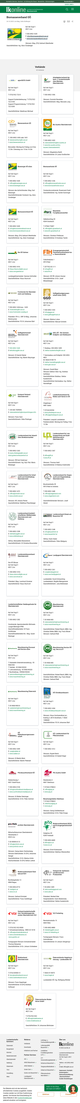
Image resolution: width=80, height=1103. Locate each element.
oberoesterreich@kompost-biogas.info (23, 412)
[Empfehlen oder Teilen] (72, 21)
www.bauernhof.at (50, 534)
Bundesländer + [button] (69, 1)
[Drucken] (64, 21)
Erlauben (68, 1094)
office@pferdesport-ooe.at (54, 415)
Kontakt (69, 1070)
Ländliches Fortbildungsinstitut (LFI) (47, 1053)
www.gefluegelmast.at (52, 315)
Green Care (27, 1069)
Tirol (8, 1070)
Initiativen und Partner (31, 1050)
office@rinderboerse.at (35, 1018)
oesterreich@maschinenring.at (20, 708)
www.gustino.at (14, 937)
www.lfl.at (47, 458)
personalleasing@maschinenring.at (22, 674)
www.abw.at (48, 892)
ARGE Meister (28, 1066)
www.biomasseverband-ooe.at (37, 38)
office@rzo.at (49, 842)
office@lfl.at (49, 455)
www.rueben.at (14, 754)
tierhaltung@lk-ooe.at (16, 350)
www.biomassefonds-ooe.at (54, 186)
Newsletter (41, 1)
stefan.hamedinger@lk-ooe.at (55, 362)
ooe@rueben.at (15, 751)
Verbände (27, 1043)
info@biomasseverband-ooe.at (37, 36)
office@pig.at (49, 789)
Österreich (10, 1045)
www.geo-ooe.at (50, 365)
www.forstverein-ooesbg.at (18, 312)
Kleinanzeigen (49, 1)
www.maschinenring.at (52, 624)
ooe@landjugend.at (51, 572)
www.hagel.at (49, 975)
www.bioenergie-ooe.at (17, 186)
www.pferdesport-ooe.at (52, 412)
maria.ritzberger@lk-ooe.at (18, 453)
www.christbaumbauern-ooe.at (55, 711)
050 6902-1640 (15, 348)
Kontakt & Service (11, 1)
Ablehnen (45, 1094)
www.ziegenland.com (51, 496)
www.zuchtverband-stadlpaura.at (20, 792)
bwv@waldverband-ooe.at (19, 975)
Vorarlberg (10, 1073)
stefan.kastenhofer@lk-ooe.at (55, 350)
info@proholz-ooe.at (17, 844)
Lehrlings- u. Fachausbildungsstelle (47, 1041)
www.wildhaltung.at (16, 536)
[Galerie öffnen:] (15, 34)
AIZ (25, 1059)
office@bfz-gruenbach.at (53, 228)
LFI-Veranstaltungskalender (48, 1059)
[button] (72, 9)
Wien (8, 1076)
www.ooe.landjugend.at (52, 574)
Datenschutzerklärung (66, 1074)
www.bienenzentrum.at (17, 142)
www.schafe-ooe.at (16, 496)
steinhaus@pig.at (51, 804)
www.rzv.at (13, 892)
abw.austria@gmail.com (53, 889)
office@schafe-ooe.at (17, 494)
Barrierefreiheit (65, 1076)
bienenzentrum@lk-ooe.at (18, 140)
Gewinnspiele (63, 1072)
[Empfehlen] (68, 21)
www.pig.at (48, 792)
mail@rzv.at (14, 889)
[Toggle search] (67, 9)
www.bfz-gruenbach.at (52, 231)
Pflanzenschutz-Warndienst (46, 1074)
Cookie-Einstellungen (66, 1078)
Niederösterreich (11, 1056)
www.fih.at (48, 271)
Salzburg (9, 1063)
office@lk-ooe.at (68, 1067)
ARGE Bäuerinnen (29, 1062)
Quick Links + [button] (69, 4)
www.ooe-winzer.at (15, 577)
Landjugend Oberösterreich (28, 1077)
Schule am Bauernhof (47, 1063)
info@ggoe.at (49, 312)
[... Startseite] (25, 9)
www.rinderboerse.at (34, 1021)
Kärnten (9, 1052)
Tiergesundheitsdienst (47, 1066)
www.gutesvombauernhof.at (18, 455)
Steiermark (10, 1066)
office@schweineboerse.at (19, 932)
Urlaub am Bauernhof (47, 1070)
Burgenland (10, 1049)
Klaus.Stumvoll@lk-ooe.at (19, 269)
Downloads (27, 1047)
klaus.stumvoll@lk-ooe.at (18, 574)
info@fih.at (49, 269)
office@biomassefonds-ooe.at (55, 183)
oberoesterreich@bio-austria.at (55, 143)
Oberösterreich (11, 1059)
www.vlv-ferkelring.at (51, 932)
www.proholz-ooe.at (16, 846)
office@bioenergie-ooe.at (18, 183)
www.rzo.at (48, 845)
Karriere (20, 1)
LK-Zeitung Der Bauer (30, 1)
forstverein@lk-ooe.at (17, 310)
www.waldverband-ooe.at (18, 978)
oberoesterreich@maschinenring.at (57, 622)
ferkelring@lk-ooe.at (52, 930)
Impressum (62, 1070)
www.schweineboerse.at (17, 935)
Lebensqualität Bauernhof (45, 1046)
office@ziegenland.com (53, 494)
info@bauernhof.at (51, 532)
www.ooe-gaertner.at (16, 271)
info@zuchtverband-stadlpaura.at (21, 789)
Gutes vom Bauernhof (30, 1073)
